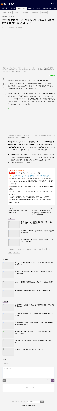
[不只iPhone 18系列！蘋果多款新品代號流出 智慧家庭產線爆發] (14, 233)
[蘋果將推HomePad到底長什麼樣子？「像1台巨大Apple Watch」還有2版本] (14, 224)
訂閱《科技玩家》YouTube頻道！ (30, 173)
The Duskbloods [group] (7, 12)
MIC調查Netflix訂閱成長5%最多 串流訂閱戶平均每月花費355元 (34, 341)
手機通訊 (12, 8)
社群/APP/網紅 (21, 8)
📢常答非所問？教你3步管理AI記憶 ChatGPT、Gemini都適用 (29, 197)
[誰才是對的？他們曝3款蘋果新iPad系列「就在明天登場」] (8, 293)
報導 (27, 93)
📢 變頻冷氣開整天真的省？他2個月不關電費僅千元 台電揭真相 (30, 178)
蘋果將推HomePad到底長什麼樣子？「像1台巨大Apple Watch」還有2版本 (37, 223)
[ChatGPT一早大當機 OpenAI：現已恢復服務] (8, 352)
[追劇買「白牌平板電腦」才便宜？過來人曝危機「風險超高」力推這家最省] (8, 274)
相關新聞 (5, 301)
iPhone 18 (11, 218)
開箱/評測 (31, 8)
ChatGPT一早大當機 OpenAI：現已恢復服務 (29, 349)
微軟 (35, 249)
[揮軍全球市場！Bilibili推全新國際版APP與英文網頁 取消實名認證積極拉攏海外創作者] (8, 325)
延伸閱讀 (5, 259)
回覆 (53, 380)
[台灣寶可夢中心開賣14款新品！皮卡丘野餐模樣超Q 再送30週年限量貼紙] (8, 307)
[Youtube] (51, 3)
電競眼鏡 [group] (25, 12)
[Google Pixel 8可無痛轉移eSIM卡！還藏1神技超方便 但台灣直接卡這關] (8, 265)
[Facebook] (13, 402)
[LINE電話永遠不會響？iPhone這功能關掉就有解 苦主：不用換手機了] (8, 316)
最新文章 (4, 8)
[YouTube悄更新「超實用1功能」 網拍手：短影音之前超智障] (8, 284)
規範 (4, 380)
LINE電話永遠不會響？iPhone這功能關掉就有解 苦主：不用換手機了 (34, 315)
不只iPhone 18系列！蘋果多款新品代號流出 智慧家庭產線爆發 (37, 232)
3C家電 (38, 8)
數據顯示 (43, 69)
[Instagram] (16, 402)
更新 (10, 252)
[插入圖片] (48, 380)
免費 (49, 249)
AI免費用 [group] (17, 12)
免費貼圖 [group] (44, 12)
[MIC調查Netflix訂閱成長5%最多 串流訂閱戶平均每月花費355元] (8, 343)
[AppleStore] (24, 402)
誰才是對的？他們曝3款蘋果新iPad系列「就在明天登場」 (33, 291)
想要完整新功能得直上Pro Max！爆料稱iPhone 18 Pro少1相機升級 (37, 240)
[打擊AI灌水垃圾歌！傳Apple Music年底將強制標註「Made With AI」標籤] (8, 334)
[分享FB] (3, 79)
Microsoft (16, 252)
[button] (53, 3)
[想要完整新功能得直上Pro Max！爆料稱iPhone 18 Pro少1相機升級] (14, 242)
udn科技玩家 (4, 16)
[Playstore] (21, 402)
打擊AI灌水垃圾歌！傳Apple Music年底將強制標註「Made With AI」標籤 (33, 332)
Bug (44, 249)
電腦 (40, 249)
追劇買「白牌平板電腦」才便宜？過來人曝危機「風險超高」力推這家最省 (34, 272)
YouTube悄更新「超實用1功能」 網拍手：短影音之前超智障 (34, 282)
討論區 (5, 359)
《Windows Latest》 (25, 137)
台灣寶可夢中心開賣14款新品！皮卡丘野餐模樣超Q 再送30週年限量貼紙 (34, 306)
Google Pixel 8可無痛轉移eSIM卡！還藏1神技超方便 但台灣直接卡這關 (34, 264)
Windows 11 (21, 249)
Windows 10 (12, 249)
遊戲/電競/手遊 (47, 8)
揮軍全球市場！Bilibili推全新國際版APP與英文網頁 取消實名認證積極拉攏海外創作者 (34, 323)
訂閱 (42, 402)
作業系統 (29, 249)
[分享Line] (3, 84)
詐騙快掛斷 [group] (35, 12)
